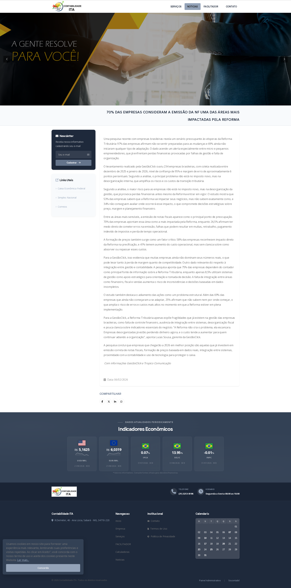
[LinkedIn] (115, 401)
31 (205, 555)
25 (211, 549)
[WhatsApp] (121, 401)
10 (205, 538)
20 (223, 544)
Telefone (183, 489)
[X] (108, 401)
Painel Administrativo (210, 580)
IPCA (145, 457)
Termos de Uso (158, 528)
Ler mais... (23, 560)
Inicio (118, 520)
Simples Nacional (67, 197)
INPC (209, 457)
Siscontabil (233, 580)
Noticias (192, 6)
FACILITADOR (211, 6)
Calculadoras (123, 551)
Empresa (120, 528)
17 (205, 544)
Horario (210, 489)
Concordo (43, 567)
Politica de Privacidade (162, 536)
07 (230, 532)
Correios (62, 206)
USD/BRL (82, 460)
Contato (231, 6)
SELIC (177, 457)
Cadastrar (72, 162)
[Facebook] (102, 401)
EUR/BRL (113, 460)
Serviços (176, 6)
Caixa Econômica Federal (71, 188)
